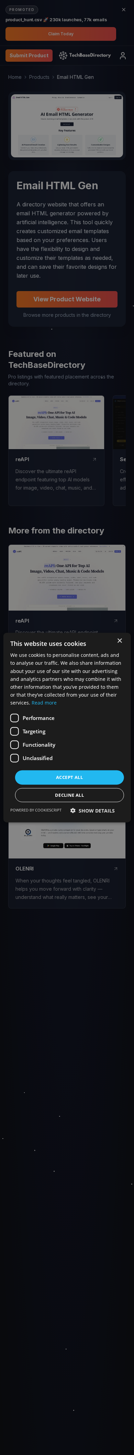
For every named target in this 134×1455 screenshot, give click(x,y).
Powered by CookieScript (36, 809)
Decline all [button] (69, 795)
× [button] (119, 641)
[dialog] (67, 727)
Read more (44, 702)
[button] (92, 810)
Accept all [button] (69, 777)
